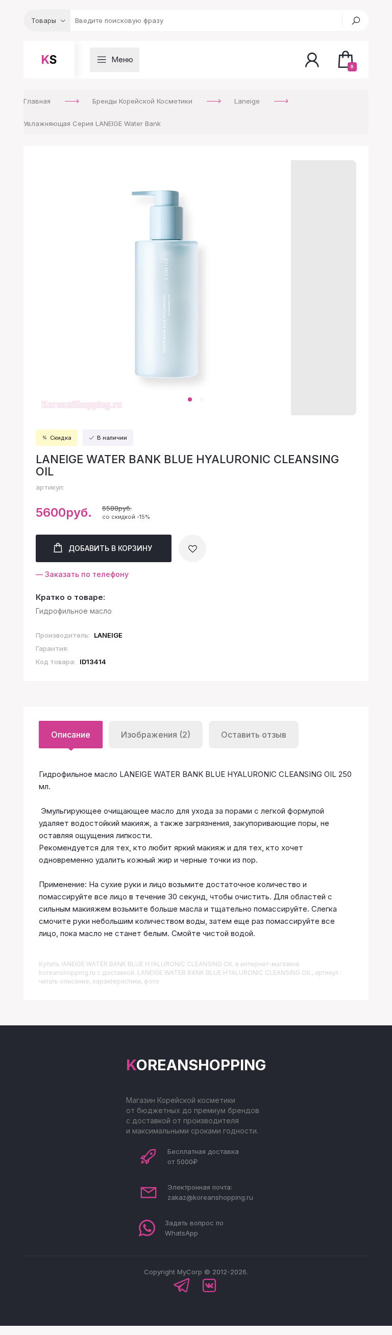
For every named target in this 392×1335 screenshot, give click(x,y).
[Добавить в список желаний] (192, 548)
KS (49, 60)
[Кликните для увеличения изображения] (163, 287)
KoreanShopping (196, 1065)
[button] (190, 399)
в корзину (110, 548)
